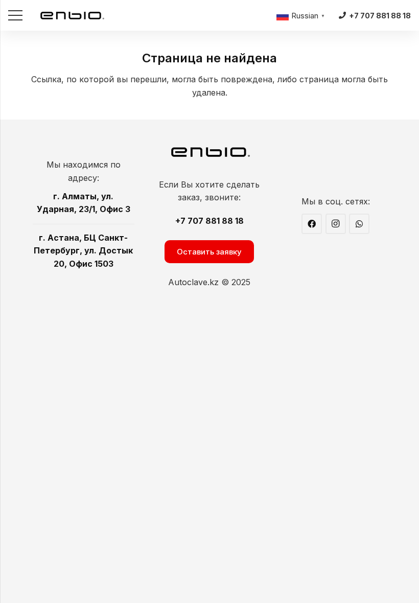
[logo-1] (72, 15)
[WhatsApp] (359, 224)
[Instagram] (335, 224)
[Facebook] (311, 224)
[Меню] (15, 15)
